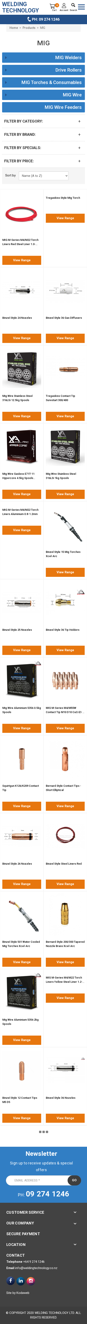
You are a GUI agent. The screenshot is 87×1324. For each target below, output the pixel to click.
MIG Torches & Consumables (51, 82)
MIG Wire (72, 94)
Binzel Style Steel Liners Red (64, 863)
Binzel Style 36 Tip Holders (62, 629)
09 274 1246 (47, 1194)
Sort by (10, 175)
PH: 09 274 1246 (46, 19)
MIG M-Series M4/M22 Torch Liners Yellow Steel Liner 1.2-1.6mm (64, 982)
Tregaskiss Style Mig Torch (63, 197)
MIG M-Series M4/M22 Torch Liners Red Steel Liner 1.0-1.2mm (20, 244)
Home (14, 27)
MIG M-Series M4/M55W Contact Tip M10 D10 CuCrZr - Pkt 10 (64, 712)
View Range (22, 260)
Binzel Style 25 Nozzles (17, 629)
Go (74, 1180)
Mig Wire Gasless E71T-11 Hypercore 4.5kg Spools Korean (18, 478)
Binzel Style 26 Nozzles (17, 863)
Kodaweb (22, 1293)
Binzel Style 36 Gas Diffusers (64, 317)
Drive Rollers (68, 70)
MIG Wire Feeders (63, 107)
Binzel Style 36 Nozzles (60, 1097)
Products (29, 27)
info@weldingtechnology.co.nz (36, 1268)
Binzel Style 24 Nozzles (17, 317)
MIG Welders (68, 57)
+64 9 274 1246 (34, 1262)
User (64, 5)
